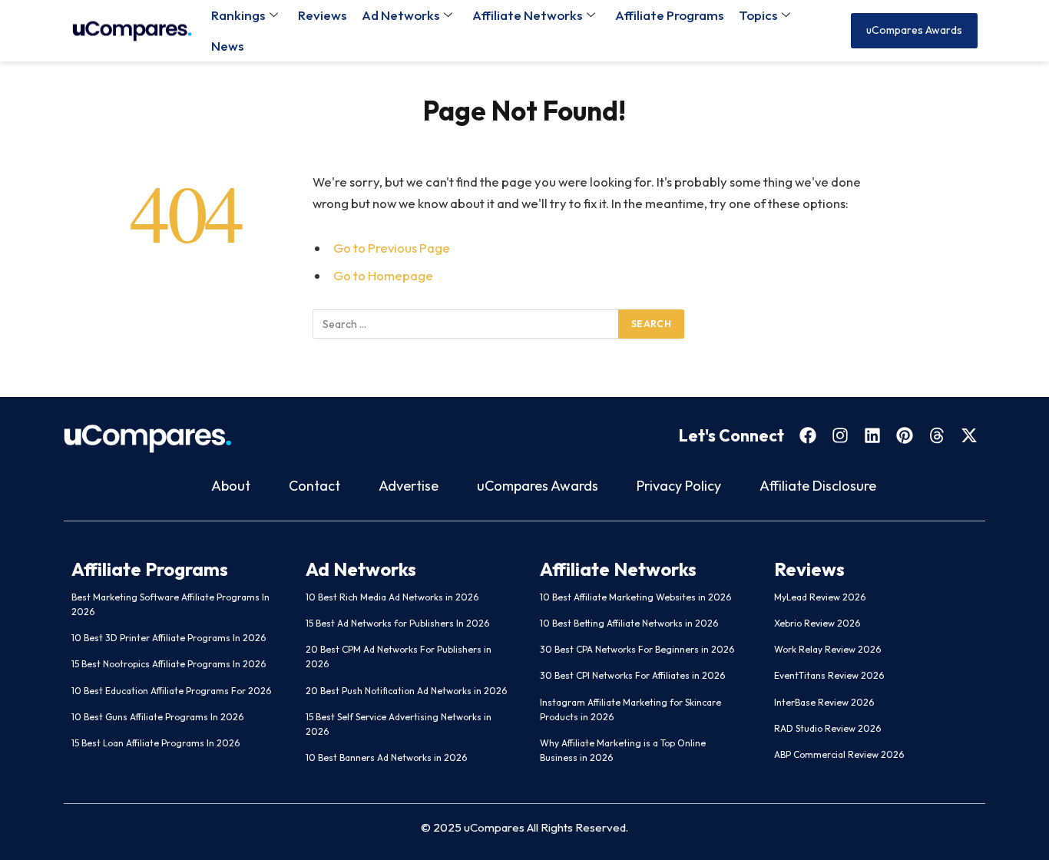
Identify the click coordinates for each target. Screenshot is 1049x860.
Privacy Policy (679, 486)
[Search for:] (466, 324)
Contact (314, 486)
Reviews (322, 15)
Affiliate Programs (669, 15)
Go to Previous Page (391, 248)
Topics (758, 15)
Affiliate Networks (527, 15)
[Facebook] (807, 435)
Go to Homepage (383, 275)
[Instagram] (840, 435)
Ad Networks (400, 15)
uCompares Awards (537, 486)
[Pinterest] (904, 435)
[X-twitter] (969, 435)
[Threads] (936, 435)
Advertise (408, 486)
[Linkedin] (872, 435)
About (230, 486)
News (227, 46)
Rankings (238, 15)
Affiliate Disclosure (817, 486)
